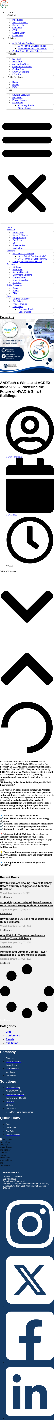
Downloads (17, 102)
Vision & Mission (20, 22)
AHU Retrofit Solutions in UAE (32, 48)
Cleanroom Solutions (22, 66)
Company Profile (26, 105)
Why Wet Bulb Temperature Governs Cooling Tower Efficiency (22, 937)
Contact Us (17, 35)
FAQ (14, 87)
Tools (9, 90)
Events (15, 84)
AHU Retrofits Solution (23, 43)
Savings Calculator (21, 95)
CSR (14, 30)
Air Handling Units (20, 64)
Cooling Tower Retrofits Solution (27, 51)
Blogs (15, 82)
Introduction (17, 20)
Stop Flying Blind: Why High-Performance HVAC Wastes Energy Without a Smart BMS (26, 904)
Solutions (11, 38)
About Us (11, 15)
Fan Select (17, 97)
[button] (27, 166)
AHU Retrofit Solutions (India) (32, 46)
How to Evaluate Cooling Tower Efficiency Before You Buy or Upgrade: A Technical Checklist (26, 886)
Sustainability (18, 33)
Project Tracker (19, 100)
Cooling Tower (19, 69)
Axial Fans (17, 61)
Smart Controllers (20, 72)
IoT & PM (16, 74)
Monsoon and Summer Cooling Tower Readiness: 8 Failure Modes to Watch (23, 953)
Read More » (6, 897)
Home (10, 12)
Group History (19, 25)
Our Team (17, 27)
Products (11, 54)
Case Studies (24, 108)
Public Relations (15, 77)
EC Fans (16, 59)
